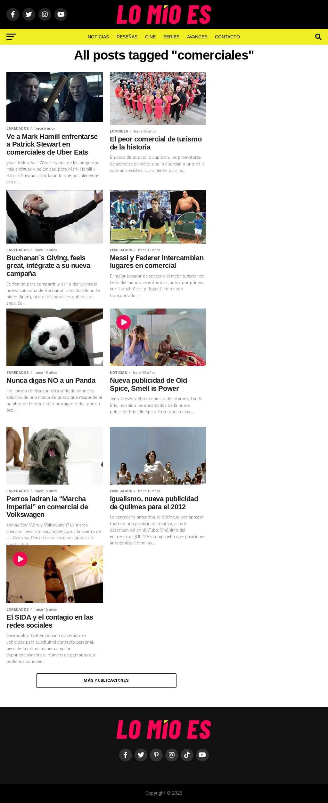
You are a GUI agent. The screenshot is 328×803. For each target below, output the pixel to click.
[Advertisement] (267, 177)
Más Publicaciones (106, 680)
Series (171, 36)
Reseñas (127, 36)
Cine (150, 36)
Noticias (98, 36)
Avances (197, 36)
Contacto (227, 36)
